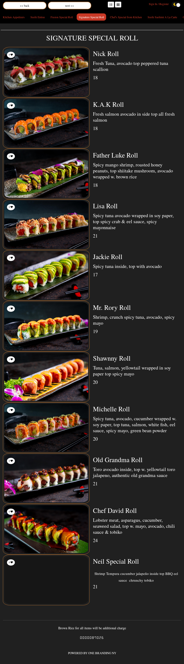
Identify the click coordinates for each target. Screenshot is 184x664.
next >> (69, 5)
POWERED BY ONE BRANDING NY (92, 653)
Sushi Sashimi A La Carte (162, 17)
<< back (24, 5)
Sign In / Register (159, 4)
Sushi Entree (37, 17)
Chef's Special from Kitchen (126, 17)
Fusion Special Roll (62, 17)
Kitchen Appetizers (14, 17)
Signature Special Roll (91, 17)
